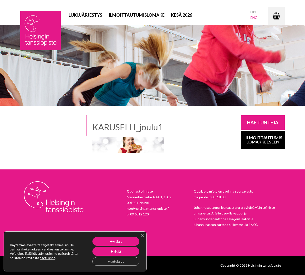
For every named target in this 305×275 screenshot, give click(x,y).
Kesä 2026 (181, 15)
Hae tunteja (262, 122)
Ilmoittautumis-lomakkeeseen (264, 139)
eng (253, 17)
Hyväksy (116, 241)
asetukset (47, 258)
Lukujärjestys (85, 15)
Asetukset (116, 261)
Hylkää (116, 251)
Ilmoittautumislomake (137, 15)
